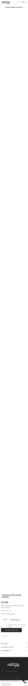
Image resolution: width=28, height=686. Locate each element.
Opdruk (5, 619)
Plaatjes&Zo (18, 678)
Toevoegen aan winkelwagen (11, 630)
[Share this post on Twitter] (3, 636)
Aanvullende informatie (7, 647)
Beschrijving (4, 643)
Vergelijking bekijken (6, 685)
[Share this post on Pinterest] (7, 636)
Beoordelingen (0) (6, 650)
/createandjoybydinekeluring (11, 671)
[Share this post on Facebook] (1, 636)
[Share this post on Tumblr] (5, 636)
